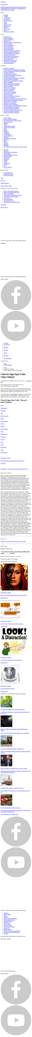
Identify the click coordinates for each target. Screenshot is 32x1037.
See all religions (7, 167)
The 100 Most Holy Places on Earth (12, 120)
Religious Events (8, 43)
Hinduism (6, 137)
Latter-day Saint (15, 8)
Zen (5, 166)
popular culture (4, 421)
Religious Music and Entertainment (12, 42)
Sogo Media (14, 394)
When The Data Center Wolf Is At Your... (11, 807)
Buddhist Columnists (9, 68)
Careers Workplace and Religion (12, 53)
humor (2, 418)
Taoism (5, 164)
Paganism (6, 150)
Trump (5, 353)
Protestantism (7, 153)
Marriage (6, 347)
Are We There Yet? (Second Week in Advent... (12, 623)
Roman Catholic (8, 156)
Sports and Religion (8, 39)
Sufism (5, 162)
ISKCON (6, 140)
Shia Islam (6, 159)
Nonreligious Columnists (10, 93)
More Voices (7, 26)
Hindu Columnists (8, 82)
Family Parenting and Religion (11, 56)
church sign (3, 436)
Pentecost (6, 355)
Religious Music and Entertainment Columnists (15, 105)
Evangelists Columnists (9, 76)
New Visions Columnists (10, 92)
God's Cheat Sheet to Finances (11, 191)
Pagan (5, 30)
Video (2, 178)
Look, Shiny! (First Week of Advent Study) (11, 660)
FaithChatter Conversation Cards (12, 202)
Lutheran (6, 144)
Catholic (7, 7)
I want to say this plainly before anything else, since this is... (15, 733)
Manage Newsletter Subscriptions (12, 931)
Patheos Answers (8, 122)
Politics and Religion (9, 48)
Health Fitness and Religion (10, 57)
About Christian (8, 365)
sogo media (3, 447)
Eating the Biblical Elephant (7, 688)
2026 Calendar (7, 117)
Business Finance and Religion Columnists (14, 69)
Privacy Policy (7, 924)
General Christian (8, 20)
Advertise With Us (8, 921)
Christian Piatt (4, 598)
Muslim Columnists (8, 90)
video (2, 431)
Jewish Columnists (8, 86)
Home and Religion (8, 59)
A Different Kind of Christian (11, 196)
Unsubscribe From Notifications (11, 932)
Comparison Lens (8, 172)
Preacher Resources (8, 174)
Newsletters (3, 204)
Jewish (9, 8)
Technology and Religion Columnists (13, 109)
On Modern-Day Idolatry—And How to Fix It (12, 788)
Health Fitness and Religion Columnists (13, 80)
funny (2, 442)
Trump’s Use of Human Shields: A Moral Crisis (12, 748)
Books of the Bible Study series (11, 192)
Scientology (7, 157)
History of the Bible (8, 193)
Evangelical (19, 7)
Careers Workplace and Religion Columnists (14, 71)
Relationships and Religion (10, 60)
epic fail (3, 439)
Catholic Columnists (9, 72)
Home (5, 363)
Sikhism (6, 160)
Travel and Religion (8, 63)
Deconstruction (7, 358)
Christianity (6, 133)
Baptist (5, 130)
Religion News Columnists (10, 101)
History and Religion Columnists (12, 83)
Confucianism (7, 134)
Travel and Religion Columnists (11, 111)
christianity (3, 410)
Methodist (6, 145)
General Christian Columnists (11, 79)
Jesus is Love (7, 198)
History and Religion (9, 45)
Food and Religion (8, 38)
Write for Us (7, 922)
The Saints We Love (9, 200)
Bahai (5, 129)
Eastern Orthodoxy (8, 135)
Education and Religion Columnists (12, 75)
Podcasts (6, 123)
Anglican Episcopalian (9, 127)
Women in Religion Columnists (11, 112)
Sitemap (6, 933)
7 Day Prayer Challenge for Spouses (13, 195)
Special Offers (4, 4)
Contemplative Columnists (10, 74)
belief (2, 405)
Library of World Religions (10, 119)
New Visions (7, 29)
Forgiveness (7, 344)
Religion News (7, 37)
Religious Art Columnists (10, 103)
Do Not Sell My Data (9, 926)
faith (2, 413)
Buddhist (3, 7)
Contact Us (6, 928)
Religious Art (7, 41)
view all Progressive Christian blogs (9, 814)
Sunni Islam (7, 163)
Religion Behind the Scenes (10, 155)
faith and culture (5, 416)
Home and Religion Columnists (11, 85)
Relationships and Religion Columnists (13, 100)
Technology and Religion (10, 61)
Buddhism (6, 131)
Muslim (21, 8)
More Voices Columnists (10, 87)
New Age (6, 149)
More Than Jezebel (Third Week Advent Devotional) (14, 595)
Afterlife (6, 350)
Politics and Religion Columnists (12, 96)
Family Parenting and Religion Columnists (14, 78)
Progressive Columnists (9, 97)
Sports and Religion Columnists (11, 107)
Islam (5, 141)
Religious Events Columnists (11, 104)
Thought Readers (5, 183)
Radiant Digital (7, 929)
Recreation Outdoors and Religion (12, 50)
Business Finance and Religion (11, 52)
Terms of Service (8, 925)
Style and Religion (8, 46)
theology (3, 426)
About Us (6, 913)
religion (2, 423)
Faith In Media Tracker (6, 186)
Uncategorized (4, 429)
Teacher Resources (8, 175)
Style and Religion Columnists (11, 108)
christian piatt (4, 408)
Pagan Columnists (8, 94)
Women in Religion (8, 49)
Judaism (6, 142)
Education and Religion (9, 55)
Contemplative (12, 7)
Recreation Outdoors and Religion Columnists (15, 98)
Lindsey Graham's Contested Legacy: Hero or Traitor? (14, 768)
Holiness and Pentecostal (10, 138)
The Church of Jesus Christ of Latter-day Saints (15, 146)
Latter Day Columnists (9, 89)
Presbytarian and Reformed (10, 152)
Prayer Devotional (8, 199)
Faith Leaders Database (9, 126)
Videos (5, 124)
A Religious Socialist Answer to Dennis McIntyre (13, 709)
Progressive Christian (9, 10)
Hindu (6, 8)
